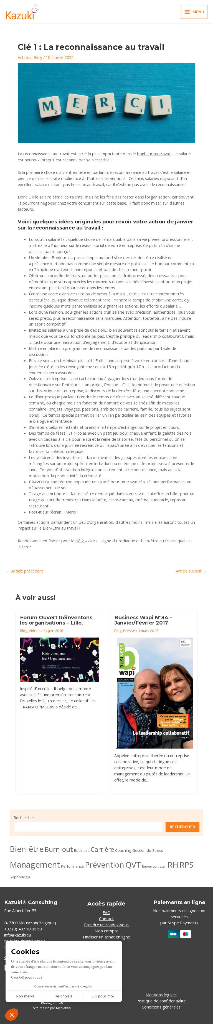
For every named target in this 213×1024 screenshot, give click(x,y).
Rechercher (24, 817)
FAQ (106, 912)
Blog (38, 57)
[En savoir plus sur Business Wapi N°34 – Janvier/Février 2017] (153, 693)
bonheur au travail (154, 153)
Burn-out (59, 849)
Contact (106, 918)
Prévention (104, 865)
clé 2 (80, 540)
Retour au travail (154, 866)
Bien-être (27, 849)
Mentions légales (161, 994)
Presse (129, 630)
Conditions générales (161, 1007)
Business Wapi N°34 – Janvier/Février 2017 (143, 620)
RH (173, 864)
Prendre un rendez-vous (106, 924)
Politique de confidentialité (161, 1001)
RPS (186, 864)
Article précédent (24, 571)
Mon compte (106, 930)
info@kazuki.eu (17, 935)
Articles (24, 57)
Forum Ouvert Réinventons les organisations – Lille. (56, 620)
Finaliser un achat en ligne (106, 937)
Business (82, 850)
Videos (34, 630)
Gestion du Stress (147, 850)
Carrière (102, 849)
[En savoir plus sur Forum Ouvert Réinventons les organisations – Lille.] (59, 660)
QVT (133, 864)
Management (35, 864)
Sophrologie (20, 877)
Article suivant (191, 571)
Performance (72, 866)
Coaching (123, 850)
